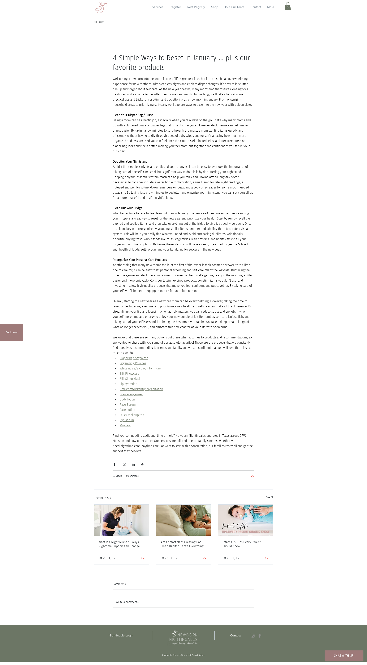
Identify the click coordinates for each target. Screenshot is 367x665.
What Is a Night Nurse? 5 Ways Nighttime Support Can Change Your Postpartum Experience (119, 544)
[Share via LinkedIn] (133, 464)
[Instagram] (252, 635)
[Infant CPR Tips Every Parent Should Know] (245, 520)
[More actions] (252, 47)
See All (269, 497)
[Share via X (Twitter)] (124, 464)
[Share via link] (143, 464)
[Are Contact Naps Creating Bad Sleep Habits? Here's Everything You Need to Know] (183, 520)
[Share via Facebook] (114, 464)
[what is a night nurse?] (121, 520)
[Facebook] (259, 635)
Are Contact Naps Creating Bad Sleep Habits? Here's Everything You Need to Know (182, 544)
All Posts (99, 22)
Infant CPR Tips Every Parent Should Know (241, 544)
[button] (287, 6)
